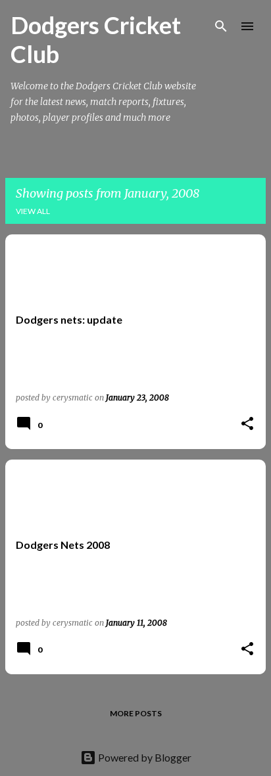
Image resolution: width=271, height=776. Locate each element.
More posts (136, 713)
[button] (247, 424)
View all (33, 211)
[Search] (221, 26)
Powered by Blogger (143, 757)
